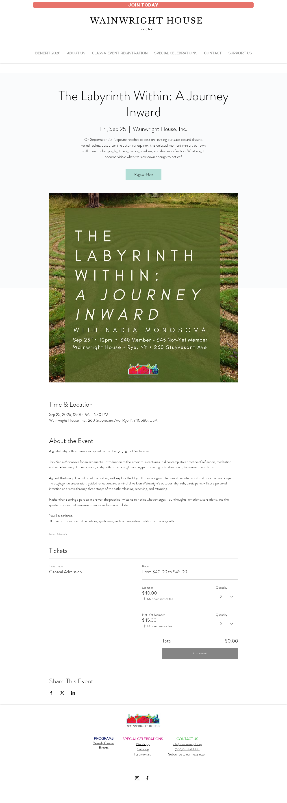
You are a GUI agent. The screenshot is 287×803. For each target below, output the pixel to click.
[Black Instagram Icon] (137, 778)
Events (104, 747)
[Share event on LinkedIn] (73, 693)
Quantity (221, 587)
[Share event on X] (62, 693)
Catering (143, 749)
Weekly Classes (103, 742)
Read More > (58, 534)
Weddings (143, 744)
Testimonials (143, 754)
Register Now (143, 174)
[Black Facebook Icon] (147, 778)
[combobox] (227, 596)
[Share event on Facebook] (51, 693)
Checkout (200, 653)
